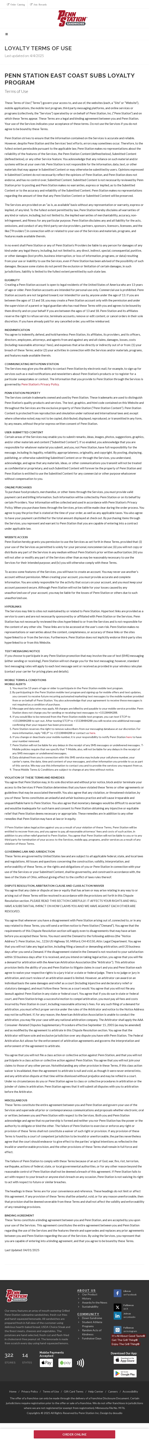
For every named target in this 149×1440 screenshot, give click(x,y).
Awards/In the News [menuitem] (94, 1302)
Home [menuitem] (12, 1391)
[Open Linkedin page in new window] (117, 1316)
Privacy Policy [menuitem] (29, 1391)
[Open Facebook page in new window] (117, 1293)
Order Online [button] (74, 1434)
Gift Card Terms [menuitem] (73, 1391)
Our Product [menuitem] (89, 1294)
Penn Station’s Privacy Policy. (40, 384)
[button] (16, 4)
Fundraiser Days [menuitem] (91, 1338)
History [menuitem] (86, 1298)
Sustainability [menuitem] (90, 1306)
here (129, 737)
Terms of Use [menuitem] (51, 1391)
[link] (125, 1359)
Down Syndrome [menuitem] (92, 1318)
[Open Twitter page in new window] (117, 1307)
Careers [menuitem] (113, 1391)
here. (93, 733)
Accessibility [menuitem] (130, 1391)
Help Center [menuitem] (95, 1391)
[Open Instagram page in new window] (117, 1330)
